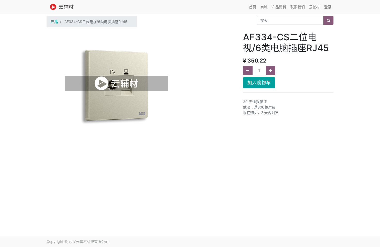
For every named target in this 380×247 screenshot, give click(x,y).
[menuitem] (252, 7)
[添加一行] (270, 70)
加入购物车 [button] (259, 82)
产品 (54, 21)
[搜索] (328, 20)
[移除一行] (248, 70)
